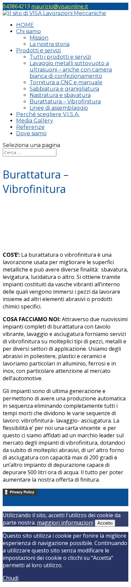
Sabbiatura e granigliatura (64, 89)
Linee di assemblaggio (59, 108)
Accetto (105, 523)
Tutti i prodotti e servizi (60, 57)
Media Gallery (34, 120)
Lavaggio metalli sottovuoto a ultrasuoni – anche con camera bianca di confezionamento (71, 69)
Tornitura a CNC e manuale (66, 82)
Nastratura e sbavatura (60, 95)
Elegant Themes (36, 503)
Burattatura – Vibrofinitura (65, 101)
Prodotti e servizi (38, 50)
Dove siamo (31, 133)
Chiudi (10, 578)
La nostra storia (50, 44)
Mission (39, 38)
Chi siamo (28, 31)
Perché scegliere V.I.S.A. (48, 114)
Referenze (30, 127)
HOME (25, 25)
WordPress (83, 503)
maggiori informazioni (65, 522)
